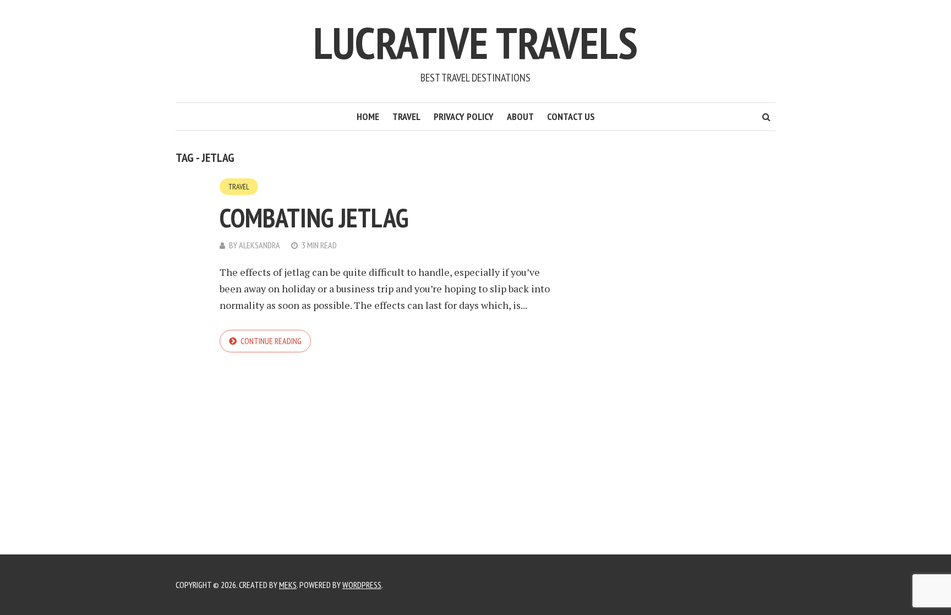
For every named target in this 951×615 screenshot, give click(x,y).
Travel (406, 116)
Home (368, 116)
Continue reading (271, 340)
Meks (288, 584)
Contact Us (571, 116)
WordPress (361, 584)
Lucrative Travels (475, 42)
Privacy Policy (464, 116)
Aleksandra (259, 245)
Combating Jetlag (314, 217)
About (520, 116)
